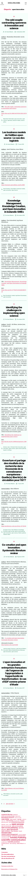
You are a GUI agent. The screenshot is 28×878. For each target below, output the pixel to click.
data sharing (9, 820)
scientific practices (13, 842)
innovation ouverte (15, 793)
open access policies (20, 531)
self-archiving (13, 843)
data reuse (3, 820)
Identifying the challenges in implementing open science (14, 311)
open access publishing (9, 827)
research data (6, 534)
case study (5, 819)
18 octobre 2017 (21, 688)
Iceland (13, 295)
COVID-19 (24, 819)
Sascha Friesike (16, 120)
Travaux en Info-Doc (7, 866)
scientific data (4, 842)
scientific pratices (5, 843)
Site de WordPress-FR (7, 858)
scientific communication (13, 840)
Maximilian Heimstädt (8, 118)
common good (6, 648)
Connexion (4, 852)
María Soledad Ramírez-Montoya (17, 650)
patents (24, 533)
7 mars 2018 (21, 483)
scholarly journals (5, 837)
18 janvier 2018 (20, 556)
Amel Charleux (6, 188)
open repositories (12, 829)
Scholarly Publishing (18, 838)
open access (11, 531)
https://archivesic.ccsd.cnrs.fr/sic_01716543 (13, 526)
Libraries (3, 824)
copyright (19, 819)
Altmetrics (15, 814)
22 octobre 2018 (21, 319)
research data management (9, 834)
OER (10, 824)
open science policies (21, 448)
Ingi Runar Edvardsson (21, 295)
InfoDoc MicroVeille (14, 3)
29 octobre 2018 (21, 215)
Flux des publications (7, 854)
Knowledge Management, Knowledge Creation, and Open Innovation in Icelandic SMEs (14, 206)
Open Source (14, 190)
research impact (6, 836)
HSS (10, 822)
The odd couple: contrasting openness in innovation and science (14, 24)
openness (10, 120)
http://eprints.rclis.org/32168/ (9, 645)
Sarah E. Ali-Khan (7, 450)
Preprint (20, 831)
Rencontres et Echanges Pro (9, 869)
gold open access (4, 822)
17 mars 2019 (21, 144)
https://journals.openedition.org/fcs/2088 (13, 185)
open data (21, 827)
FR (14, 128)
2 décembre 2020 (20, 31)
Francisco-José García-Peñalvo (18, 648)
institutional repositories (17, 822)
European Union (7, 529)
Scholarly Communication (19, 836)
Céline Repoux (6, 793)
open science (12, 448)
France (22, 820)
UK (24, 843)
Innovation (20, 447)
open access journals (6, 826)
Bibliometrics (17, 816)
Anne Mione (13, 188)
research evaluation (22, 834)
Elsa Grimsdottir (7, 295)
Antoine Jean (6, 447)
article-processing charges (8, 816)
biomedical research (7, 817)
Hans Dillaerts (10, 31)
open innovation (18, 118)
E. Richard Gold (13, 447)
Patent (19, 533)
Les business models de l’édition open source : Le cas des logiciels (14, 136)
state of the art (20, 843)
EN (14, 16)
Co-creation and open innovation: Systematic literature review (14, 549)
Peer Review (14, 831)
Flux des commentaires (8, 856)
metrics (7, 824)
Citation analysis (13, 819)
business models (21, 188)
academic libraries (7, 814)
